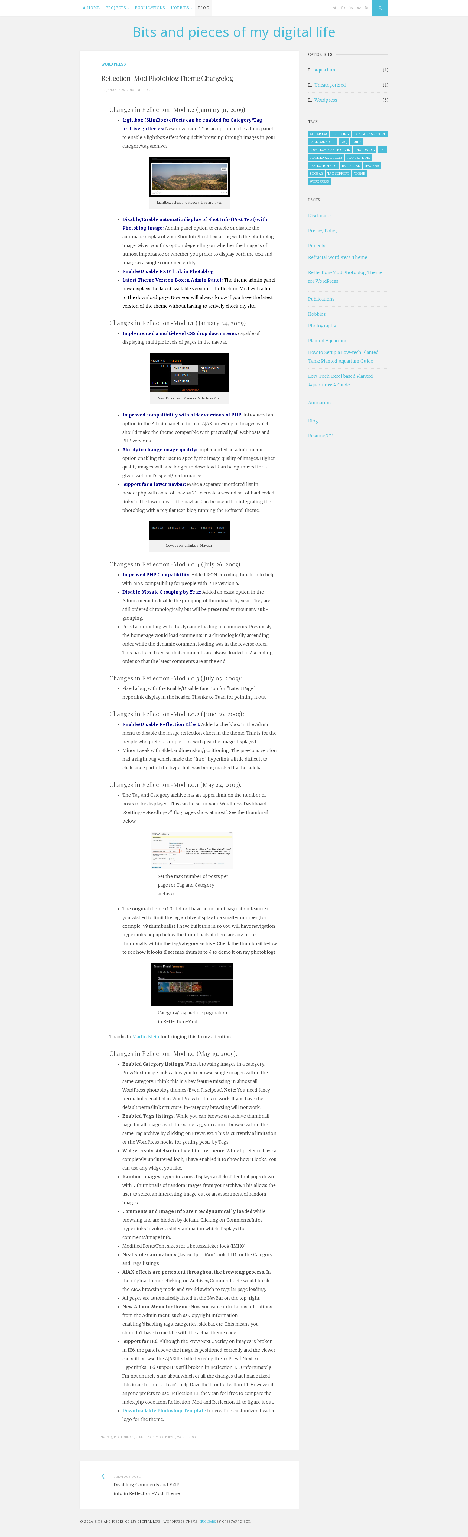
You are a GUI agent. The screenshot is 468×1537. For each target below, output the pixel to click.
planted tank (358, 157)
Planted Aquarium (327, 340)
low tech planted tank (330, 150)
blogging (340, 134)
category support (369, 134)
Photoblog (124, 1437)
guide (356, 142)
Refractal (351, 166)
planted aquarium (326, 157)
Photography (322, 325)
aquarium (318, 134)
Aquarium (324, 70)
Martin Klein (146, 1036)
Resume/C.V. (320, 435)
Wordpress (113, 64)
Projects (116, 8)
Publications (150, 8)
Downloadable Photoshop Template (164, 1410)
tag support (338, 173)
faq (109, 1437)
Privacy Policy (323, 230)
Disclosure (319, 215)
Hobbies (180, 8)
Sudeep (147, 90)
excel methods (323, 142)
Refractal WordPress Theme (338, 257)
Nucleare (208, 1521)
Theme (170, 1437)
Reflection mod (149, 1437)
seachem (371, 166)
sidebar (316, 173)
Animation (319, 402)
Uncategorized (330, 85)
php (382, 150)
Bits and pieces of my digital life (234, 31)
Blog (203, 8)
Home (93, 8)
